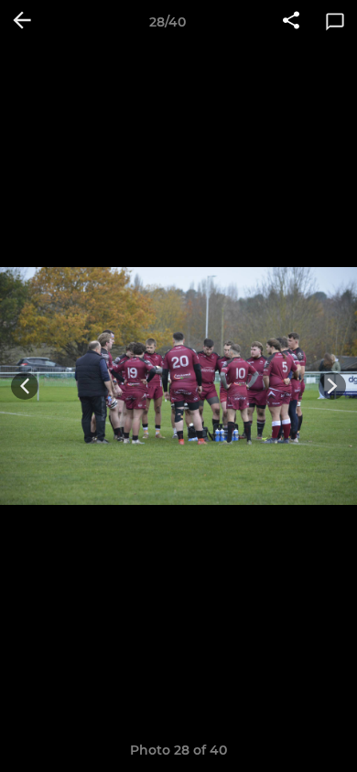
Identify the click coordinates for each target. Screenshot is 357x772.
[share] (291, 22)
